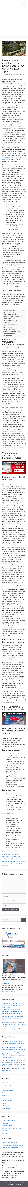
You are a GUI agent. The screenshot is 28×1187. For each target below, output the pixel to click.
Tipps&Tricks (14, 852)
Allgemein (5, 1082)
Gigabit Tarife (6, 159)
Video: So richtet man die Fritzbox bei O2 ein (11, 328)
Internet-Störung (7, 1100)
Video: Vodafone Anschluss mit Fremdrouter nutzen (12, 317)
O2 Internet (15, 157)
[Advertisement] (14, 22)
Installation (11, 275)
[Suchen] (23, 920)
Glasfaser (5, 1093)
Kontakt (4, 1130)
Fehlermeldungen (7, 1090)
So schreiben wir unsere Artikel (11, 1128)
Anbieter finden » (18, 946)
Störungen (5, 991)
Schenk (4, 1047)
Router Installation (15, 856)
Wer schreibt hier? (7, 1125)
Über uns (5, 1133)
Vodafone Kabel (13, 270)
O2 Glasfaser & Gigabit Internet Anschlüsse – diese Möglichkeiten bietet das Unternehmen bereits (12, 1011)
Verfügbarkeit (6, 1108)
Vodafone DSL (6, 157)
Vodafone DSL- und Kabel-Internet (12, 1145)
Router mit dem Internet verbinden (10, 321)
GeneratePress (17, 1184)
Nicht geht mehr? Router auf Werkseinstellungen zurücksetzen (12, 333)
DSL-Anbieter (6, 1088)
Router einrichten (9, 854)
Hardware (7, 852)
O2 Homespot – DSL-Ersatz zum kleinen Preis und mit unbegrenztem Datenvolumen (13, 1005)
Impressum (5, 1123)
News (4, 1103)
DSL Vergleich (6, 1085)
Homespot (5, 1098)
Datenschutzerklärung (8, 1120)
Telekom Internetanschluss (18, 268)
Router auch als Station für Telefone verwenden (11, 325)
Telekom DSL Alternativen (10, 1147)
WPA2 (4, 622)
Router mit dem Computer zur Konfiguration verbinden (12, 313)
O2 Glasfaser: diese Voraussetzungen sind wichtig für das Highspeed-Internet (13, 1018)
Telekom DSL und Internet (10, 1142)
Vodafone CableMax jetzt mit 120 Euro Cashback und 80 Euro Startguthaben (13, 1043)
